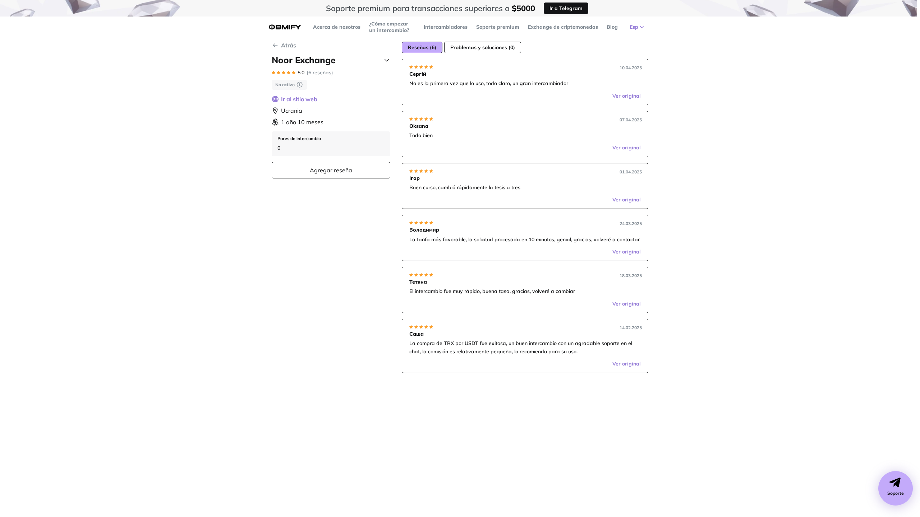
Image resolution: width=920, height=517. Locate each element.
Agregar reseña (331, 170)
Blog (612, 27)
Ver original (626, 96)
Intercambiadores (446, 27)
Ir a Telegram (566, 8)
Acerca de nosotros (336, 27)
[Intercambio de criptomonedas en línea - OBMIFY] (285, 27)
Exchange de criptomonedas (563, 27)
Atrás (288, 45)
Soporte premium (497, 27)
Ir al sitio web (299, 99)
